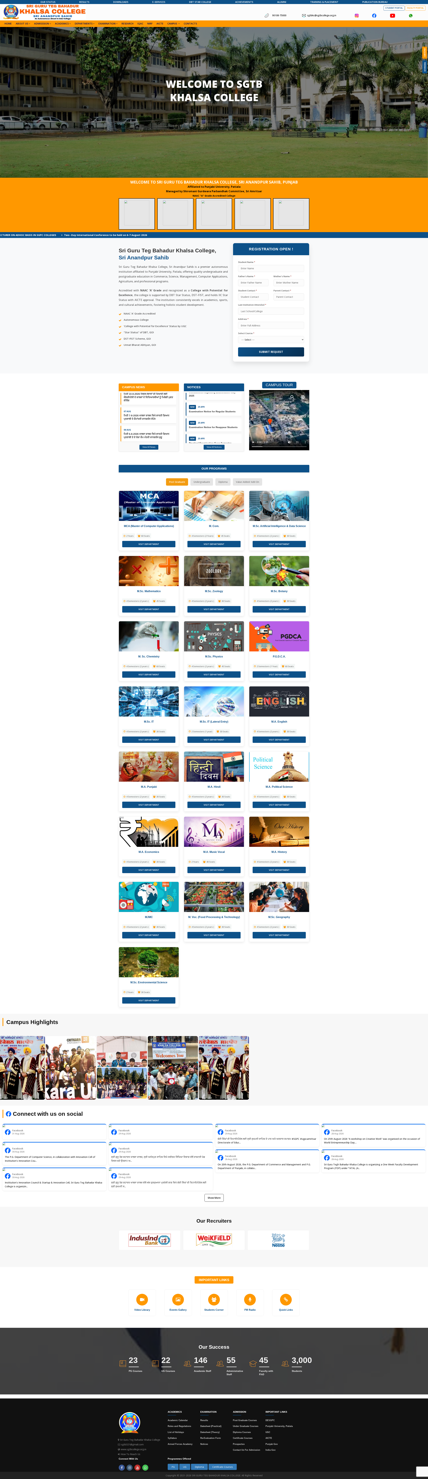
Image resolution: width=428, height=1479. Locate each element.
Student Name (246, 262)
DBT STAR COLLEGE (200, 2)
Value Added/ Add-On (247, 481)
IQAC (140, 23)
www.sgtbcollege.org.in (133, 1449)
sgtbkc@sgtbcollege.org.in (321, 15)
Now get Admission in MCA (383, 235)
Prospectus (239, 1444)
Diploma (223, 481)
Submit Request (271, 352)
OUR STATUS (47, 2)
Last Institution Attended (252, 304)
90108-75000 (279, 15)
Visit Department (148, 544)
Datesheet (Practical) (210, 1426)
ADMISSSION (41, 23)
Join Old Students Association (308, 235)
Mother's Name (282, 276)
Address (243, 319)
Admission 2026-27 (347, 235)
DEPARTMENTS (83, 23)
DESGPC (270, 1420)
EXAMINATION (107, 23)
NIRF (149, 23)
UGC (267, 1432)
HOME (8, 23)
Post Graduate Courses (245, 1420)
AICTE (159, 23)
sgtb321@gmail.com (132, 1444)
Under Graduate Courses (245, 1426)
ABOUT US (22, 23)
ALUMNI (281, 2)
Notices (204, 1444)
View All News (148, 447)
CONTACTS (190, 23)
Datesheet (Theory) (210, 1432)
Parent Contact (282, 290)
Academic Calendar (178, 1420)
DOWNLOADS (120, 2)
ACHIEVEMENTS (244, 2)
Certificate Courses (242, 1438)
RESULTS (84, 2)
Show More (214, 1197)
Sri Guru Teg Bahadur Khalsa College (140, 1439)
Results (204, 1420)
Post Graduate (177, 481)
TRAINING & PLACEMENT (324, 2)
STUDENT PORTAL (394, 8)
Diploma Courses (242, 1432)
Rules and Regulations (179, 1426)
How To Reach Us (130, 1454)
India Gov (270, 1450)
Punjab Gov (271, 1444)
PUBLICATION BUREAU (375, 2)
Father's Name (246, 276)
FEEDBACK (424, 67)
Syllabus (172, 1438)
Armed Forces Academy (180, 1444)
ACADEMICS (62, 23)
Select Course (246, 333)
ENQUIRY (424, 52)
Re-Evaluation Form (210, 1438)
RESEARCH (127, 23)
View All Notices (214, 447)
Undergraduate (201, 481)
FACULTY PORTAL (415, 8)
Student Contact (247, 290)
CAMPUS (172, 23)
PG (173, 1466)
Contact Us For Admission (246, 1450)
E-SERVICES (158, 2)
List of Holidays (176, 1432)
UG (184, 1466)
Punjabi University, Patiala (279, 1426)
